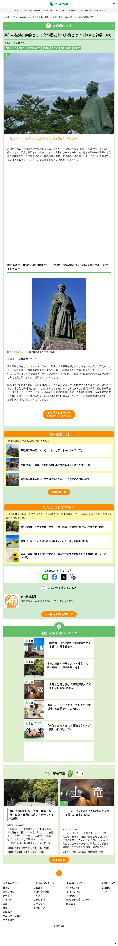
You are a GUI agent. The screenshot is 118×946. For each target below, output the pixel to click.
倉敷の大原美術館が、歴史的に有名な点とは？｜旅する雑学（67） (55, 479)
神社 (11, 852)
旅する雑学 (100, 10)
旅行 (47, 48)
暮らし (17, 10)
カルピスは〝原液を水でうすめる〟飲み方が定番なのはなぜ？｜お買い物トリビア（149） (63, 556)
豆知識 (19, 852)
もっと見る (59, 859)
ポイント (49, 10)
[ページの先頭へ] (59, 873)
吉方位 (26, 848)
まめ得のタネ (24, 17)
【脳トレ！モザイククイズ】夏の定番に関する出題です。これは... (69, 707)
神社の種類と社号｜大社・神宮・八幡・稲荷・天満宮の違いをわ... (67, 665)
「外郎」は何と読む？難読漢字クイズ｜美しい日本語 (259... (69, 727)
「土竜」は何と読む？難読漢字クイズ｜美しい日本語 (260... (69, 686)
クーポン (38, 10)
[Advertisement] (59, 751)
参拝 (18, 848)
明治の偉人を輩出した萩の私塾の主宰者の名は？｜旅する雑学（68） (57, 465)
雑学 (78, 48)
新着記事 (38, 887)
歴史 (55, 48)
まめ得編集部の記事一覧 (59, 614)
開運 (35, 852)
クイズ (36, 895)
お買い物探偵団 (41, 891)
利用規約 (70, 895)
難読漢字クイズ (96, 852)
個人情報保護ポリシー (77, 899)
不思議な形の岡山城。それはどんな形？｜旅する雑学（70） (52, 450)
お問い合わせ (73, 891)
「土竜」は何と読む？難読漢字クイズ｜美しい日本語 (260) (87, 813)
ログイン (106, 891)
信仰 (11, 848)
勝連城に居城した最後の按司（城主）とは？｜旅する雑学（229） (55, 541)
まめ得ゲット (40, 907)
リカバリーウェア (86, 10)
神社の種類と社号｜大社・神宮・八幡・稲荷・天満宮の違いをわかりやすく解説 (62, 527)
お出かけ (11, 48)
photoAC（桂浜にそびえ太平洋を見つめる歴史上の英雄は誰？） (47, 138)
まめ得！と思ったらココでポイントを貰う (59, 414)
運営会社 (70, 903)
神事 (47, 848)
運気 (27, 852)
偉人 (22, 48)
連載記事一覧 (59, 492)
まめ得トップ (9, 17)
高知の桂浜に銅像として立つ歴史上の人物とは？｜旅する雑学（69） (64, 17)
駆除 (64, 10)
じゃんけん (39, 903)
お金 (57, 10)
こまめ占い (39, 899)
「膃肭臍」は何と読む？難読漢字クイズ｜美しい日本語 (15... (69, 645)
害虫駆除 (72, 10)
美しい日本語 (80, 852)
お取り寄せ (27, 10)
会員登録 (106, 887)
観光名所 (66, 48)
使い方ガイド (73, 887)
